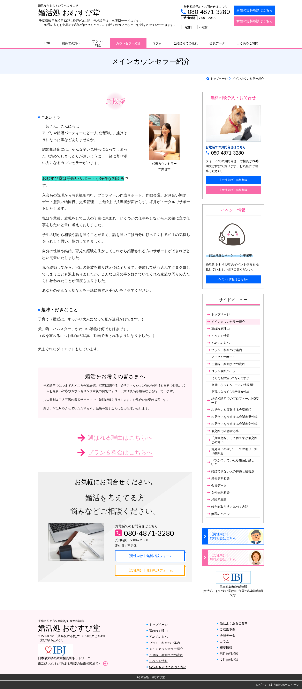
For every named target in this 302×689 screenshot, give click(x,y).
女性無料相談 (229, 659)
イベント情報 (158, 661)
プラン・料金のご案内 (164, 643)
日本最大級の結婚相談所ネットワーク (64, 658)
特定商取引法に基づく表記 (167, 667)
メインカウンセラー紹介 (166, 649)
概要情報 (226, 647)
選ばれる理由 (158, 630)
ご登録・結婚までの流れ (166, 655)
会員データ (227, 635)
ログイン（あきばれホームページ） (279, 684)
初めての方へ (158, 636)
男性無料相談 (229, 653)
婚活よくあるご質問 (234, 623)
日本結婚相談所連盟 (233, 586)
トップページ (158, 624)
